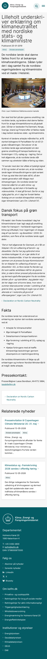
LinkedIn (10, 572)
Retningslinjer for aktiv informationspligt (23, 603)
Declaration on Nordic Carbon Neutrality (21, 301)
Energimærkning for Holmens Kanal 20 (22, 615)
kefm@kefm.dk (12, 547)
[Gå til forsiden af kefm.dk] (15, 6)
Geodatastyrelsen (13, 637)
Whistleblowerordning (15, 611)
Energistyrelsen (12, 633)
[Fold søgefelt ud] (36, 6)
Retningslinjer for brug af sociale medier (23, 598)
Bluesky (9, 580)
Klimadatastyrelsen (13, 642)
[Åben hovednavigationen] (44, 6)
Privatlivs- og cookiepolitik (17, 594)
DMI (6, 650)
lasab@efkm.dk (9, 384)
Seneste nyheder (13, 568)
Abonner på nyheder (14, 564)
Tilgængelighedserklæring (17, 607)
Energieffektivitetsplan (15, 619)
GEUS (7, 646)
